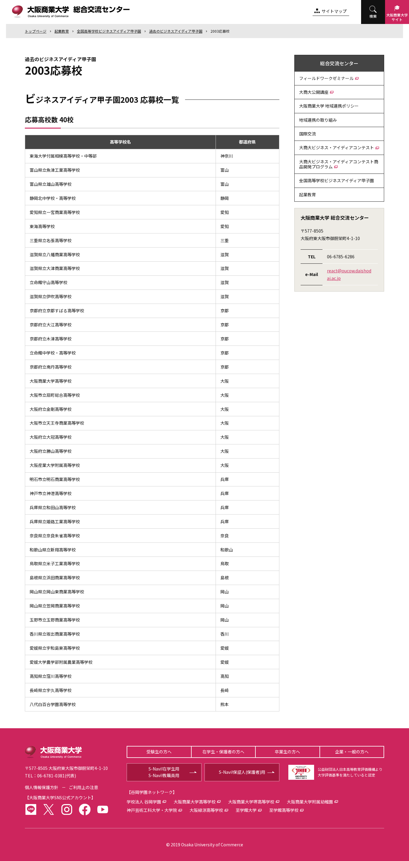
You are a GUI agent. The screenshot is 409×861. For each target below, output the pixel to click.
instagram (67, 809)
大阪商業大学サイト (397, 17)
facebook (85, 809)
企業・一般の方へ (352, 752)
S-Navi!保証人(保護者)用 (242, 772)
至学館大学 (246, 810)
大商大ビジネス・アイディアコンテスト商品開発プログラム (338, 164)
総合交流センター (339, 63)
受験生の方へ (159, 752)
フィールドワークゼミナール (326, 78)
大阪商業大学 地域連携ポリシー (329, 106)
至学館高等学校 (284, 810)
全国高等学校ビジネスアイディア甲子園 (109, 31)
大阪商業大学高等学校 (195, 802)
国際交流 (307, 134)
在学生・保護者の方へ (223, 752)
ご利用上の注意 (83, 787)
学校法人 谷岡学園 (144, 802)
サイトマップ (334, 11)
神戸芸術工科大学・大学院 (152, 810)
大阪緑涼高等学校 (206, 810)
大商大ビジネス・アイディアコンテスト (336, 147)
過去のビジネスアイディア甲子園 (175, 31)
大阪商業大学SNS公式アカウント (60, 797)
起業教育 (61, 31)
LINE (31, 809)
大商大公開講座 (313, 92)
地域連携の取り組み (318, 120)
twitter (49, 809)
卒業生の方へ (287, 752)
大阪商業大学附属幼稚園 (310, 802)
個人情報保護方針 (41, 787)
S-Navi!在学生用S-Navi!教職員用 (164, 772)
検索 (373, 16)
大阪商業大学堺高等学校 (251, 802)
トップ (35, 31)
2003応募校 (220, 31)
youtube (103, 809)
